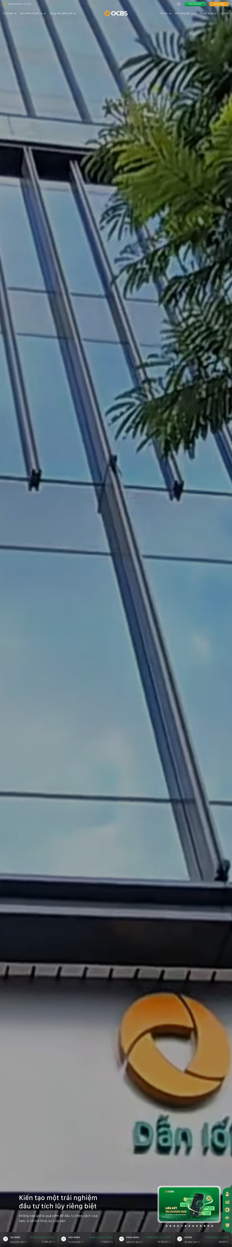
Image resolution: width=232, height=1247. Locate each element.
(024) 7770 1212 (23, 4)
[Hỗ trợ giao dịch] (227, 1217)
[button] (167, 1226)
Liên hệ (225, 13)
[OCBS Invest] (227, 1209)
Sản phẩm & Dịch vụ (31, 13)
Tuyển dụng (207, 13)
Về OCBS (8, 13)
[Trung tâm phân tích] (227, 1225)
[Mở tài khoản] (227, 1194)
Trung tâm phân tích (61, 13)
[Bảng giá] (227, 1202)
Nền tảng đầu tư (184, 13)
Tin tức (164, 13)
